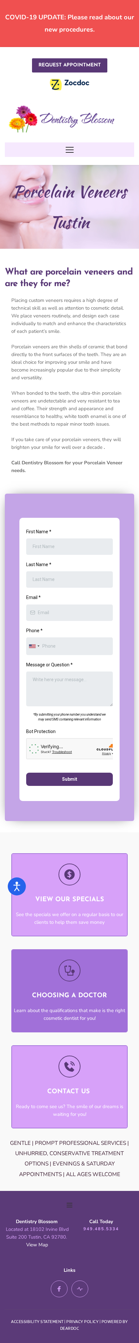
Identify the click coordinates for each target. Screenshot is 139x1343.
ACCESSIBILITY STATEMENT (37, 1321)
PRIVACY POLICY (82, 1321)
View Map (37, 1245)
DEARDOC (69, 1328)
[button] (70, 150)
